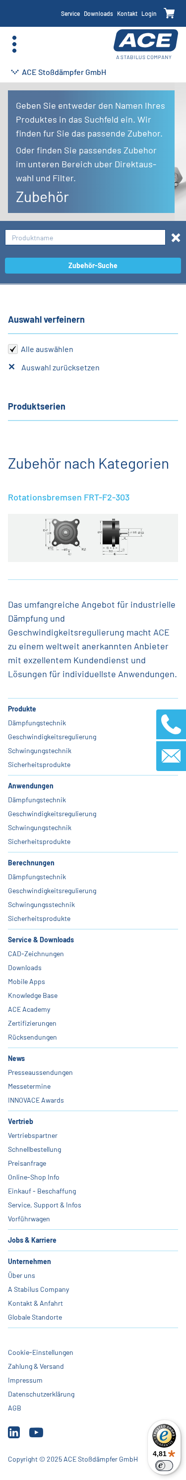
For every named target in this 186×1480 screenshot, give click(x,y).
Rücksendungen (32, 1037)
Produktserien (36, 406)
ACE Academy (29, 1009)
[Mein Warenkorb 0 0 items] (169, 13)
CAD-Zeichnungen (36, 953)
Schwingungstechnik (39, 750)
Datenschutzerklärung (41, 1394)
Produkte (22, 709)
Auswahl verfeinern (46, 319)
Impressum (25, 1380)
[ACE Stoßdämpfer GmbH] (146, 44)
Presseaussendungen (40, 1072)
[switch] (164, 1465)
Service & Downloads (41, 939)
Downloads (98, 13)
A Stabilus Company (38, 1289)
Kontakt (127, 13)
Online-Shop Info (34, 1177)
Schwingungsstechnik (41, 904)
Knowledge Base (33, 995)
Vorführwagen (29, 1218)
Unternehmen (29, 1261)
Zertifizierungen (32, 1023)
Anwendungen (31, 785)
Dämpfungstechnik (37, 722)
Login (149, 13)
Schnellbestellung (34, 1149)
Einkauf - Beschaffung (42, 1191)
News (16, 1058)
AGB (14, 1408)
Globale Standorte (35, 1317)
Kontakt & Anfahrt (35, 1303)
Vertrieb (20, 1121)
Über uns (21, 1275)
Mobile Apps (26, 981)
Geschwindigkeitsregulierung (52, 736)
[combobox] (85, 237)
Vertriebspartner (33, 1135)
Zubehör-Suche (93, 265)
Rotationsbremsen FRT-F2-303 (68, 497)
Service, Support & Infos (44, 1204)
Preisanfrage (27, 1163)
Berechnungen (31, 862)
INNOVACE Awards (36, 1100)
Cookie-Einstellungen (40, 1352)
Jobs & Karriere (32, 1240)
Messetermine (29, 1086)
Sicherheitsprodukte (39, 764)
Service (70, 13)
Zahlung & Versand (36, 1366)
